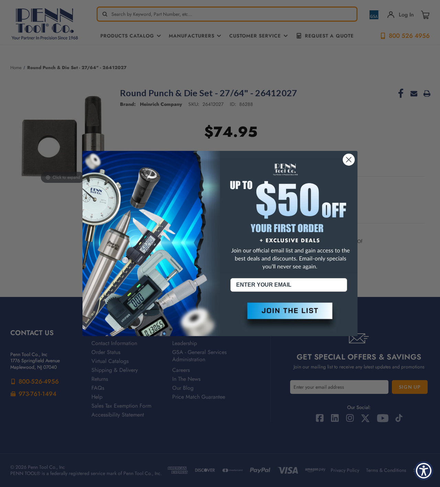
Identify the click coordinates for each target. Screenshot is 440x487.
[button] (289, 316)
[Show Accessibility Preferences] (423, 470)
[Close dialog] (349, 160)
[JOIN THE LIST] (289, 316)
